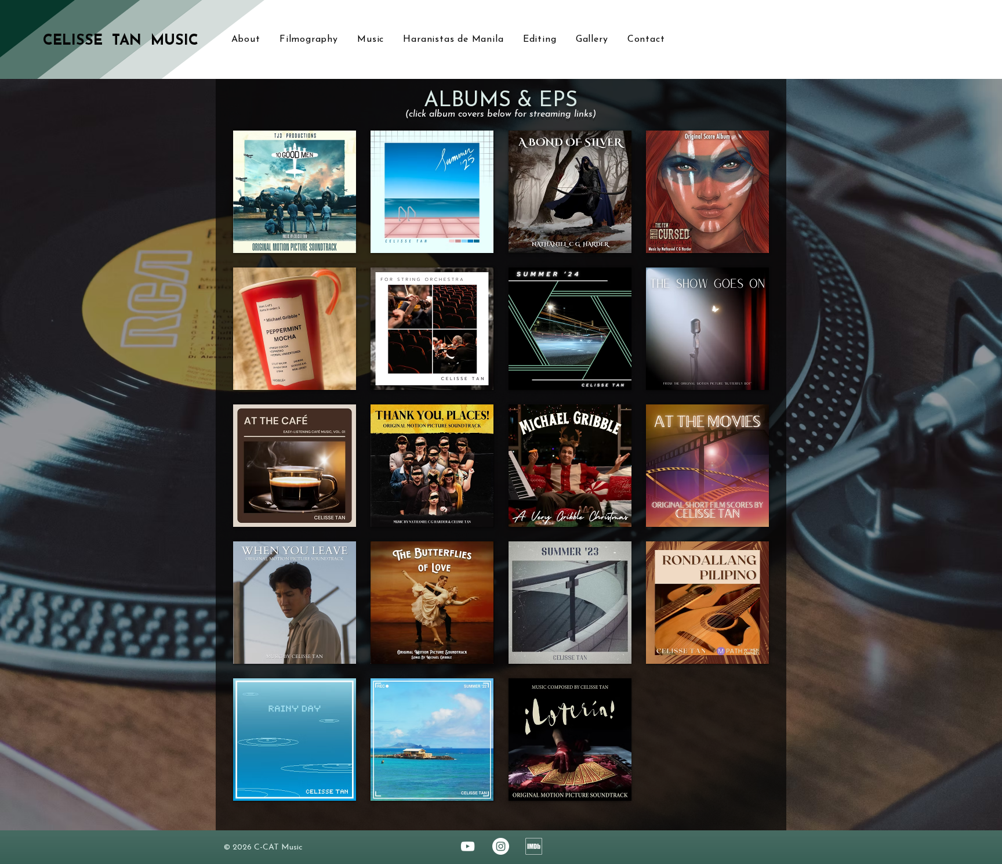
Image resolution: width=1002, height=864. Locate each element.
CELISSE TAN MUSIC (120, 41)
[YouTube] (467, 846)
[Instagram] (500, 846)
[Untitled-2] (533, 846)
